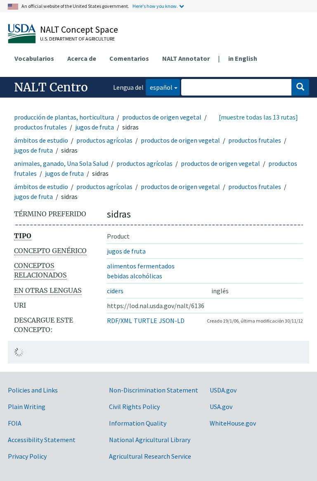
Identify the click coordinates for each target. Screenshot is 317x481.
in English (242, 58)
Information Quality (137, 423)
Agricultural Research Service (150, 456)
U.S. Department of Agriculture (77, 39)
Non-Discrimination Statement (153, 390)
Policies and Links (33, 390)
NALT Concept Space (79, 29)
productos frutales (40, 127)
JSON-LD (172, 320)
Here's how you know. (155, 6)
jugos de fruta (94, 127)
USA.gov (221, 406)
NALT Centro (51, 87)
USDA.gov (223, 390)
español (159, 87)
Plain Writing (26, 406)
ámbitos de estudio (41, 140)
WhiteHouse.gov (233, 423)
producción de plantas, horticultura (64, 117)
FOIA (14, 423)
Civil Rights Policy (134, 406)
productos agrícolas (104, 140)
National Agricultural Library (149, 440)
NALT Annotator (186, 58)
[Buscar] (300, 87)
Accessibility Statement (42, 440)
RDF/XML (119, 320)
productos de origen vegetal (161, 117)
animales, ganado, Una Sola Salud (61, 163)
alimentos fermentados (141, 266)
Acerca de (81, 58)
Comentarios (129, 58)
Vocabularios (34, 58)
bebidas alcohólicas (134, 276)
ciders (115, 291)
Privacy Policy (27, 456)
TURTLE (145, 320)
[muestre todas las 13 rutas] (258, 117)
